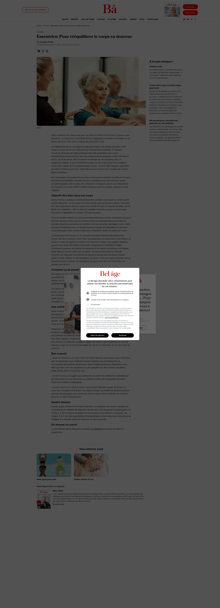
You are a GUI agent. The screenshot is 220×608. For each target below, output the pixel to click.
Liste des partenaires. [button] (112, 317)
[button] (110, 304)
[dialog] (110, 304)
